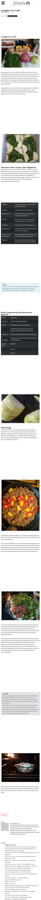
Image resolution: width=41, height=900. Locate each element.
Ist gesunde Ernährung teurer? (13, 880)
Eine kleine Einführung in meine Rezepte (16, 889)
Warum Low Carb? (10, 881)
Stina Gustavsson (14, 823)
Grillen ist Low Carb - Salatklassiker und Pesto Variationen (21, 866)
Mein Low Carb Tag (10, 883)
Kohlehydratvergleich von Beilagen (14, 850)
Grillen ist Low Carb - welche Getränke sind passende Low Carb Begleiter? (22, 853)
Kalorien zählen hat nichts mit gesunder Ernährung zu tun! (20, 848)
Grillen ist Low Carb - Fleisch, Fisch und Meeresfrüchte (20, 864)
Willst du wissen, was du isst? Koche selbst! (17, 887)
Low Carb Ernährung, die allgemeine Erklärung (17, 870)
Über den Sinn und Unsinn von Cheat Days (16, 895)
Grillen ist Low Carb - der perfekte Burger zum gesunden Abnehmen (20, 861)
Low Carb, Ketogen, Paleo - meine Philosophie (17, 872)
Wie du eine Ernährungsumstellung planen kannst (18, 897)
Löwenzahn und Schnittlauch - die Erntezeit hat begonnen (20, 847)
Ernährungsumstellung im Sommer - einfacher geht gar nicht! (21, 885)
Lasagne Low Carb (10, 845)
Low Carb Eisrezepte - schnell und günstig (16, 878)
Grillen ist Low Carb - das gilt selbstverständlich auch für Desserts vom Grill (20, 857)
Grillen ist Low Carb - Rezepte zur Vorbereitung (18, 868)
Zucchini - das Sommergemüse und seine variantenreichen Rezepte (21, 875)
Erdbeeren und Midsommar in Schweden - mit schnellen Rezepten (20, 892)
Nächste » (4, 814)
